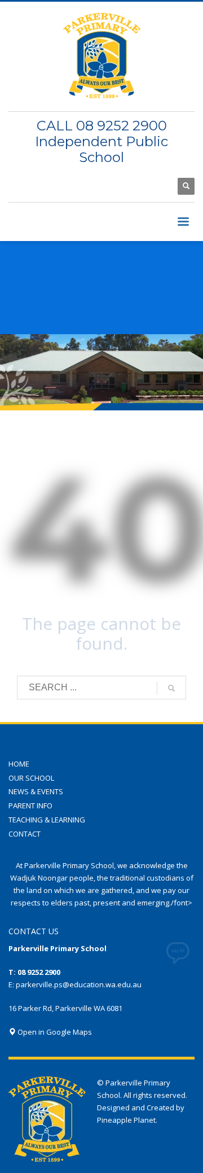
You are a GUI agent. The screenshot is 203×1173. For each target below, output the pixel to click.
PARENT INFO (30, 805)
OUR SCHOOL (31, 778)
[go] (171, 688)
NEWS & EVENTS (35, 791)
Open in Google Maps (54, 1032)
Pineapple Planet (126, 1120)
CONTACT (24, 834)
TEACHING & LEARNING (46, 820)
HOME (18, 764)
